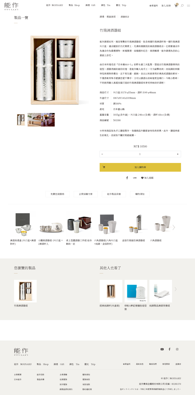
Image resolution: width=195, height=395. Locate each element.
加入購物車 (140, 167)
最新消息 (139, 364)
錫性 (105, 5)
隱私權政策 (87, 389)
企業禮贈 (63, 374)
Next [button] (174, 227)
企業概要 (17, 374)
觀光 (121, 5)
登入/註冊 (166, 5)
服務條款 (86, 379)
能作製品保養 (114, 194)
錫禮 (90, 5)
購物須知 (139, 194)
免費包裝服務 (57, 194)
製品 (74, 5)
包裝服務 (63, 379)
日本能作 (17, 379)
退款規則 (86, 384)
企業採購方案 (86, 194)
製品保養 (40, 379)
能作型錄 (40, 374)
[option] (54, 70)
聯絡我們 (153, 364)
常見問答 (166, 364)
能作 (54, 5)
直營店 (178, 364)
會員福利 (153, 5)
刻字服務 (63, 384)
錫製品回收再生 (66, 389)
